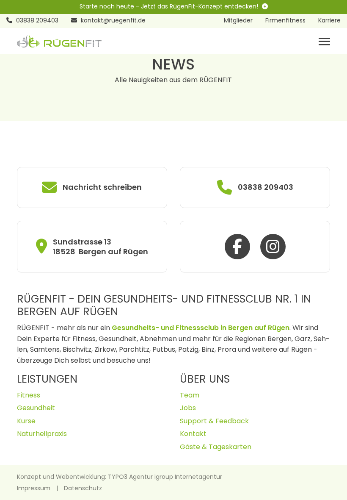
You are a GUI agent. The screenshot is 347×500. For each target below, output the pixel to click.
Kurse (26, 421)
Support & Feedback (214, 421)
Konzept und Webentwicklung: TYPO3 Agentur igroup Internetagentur (119, 476)
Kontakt (193, 434)
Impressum (33, 488)
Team (189, 395)
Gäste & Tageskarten (215, 447)
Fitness (28, 395)
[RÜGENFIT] (59, 40)
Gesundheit (36, 408)
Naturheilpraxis (42, 434)
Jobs (188, 408)
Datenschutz (83, 488)
